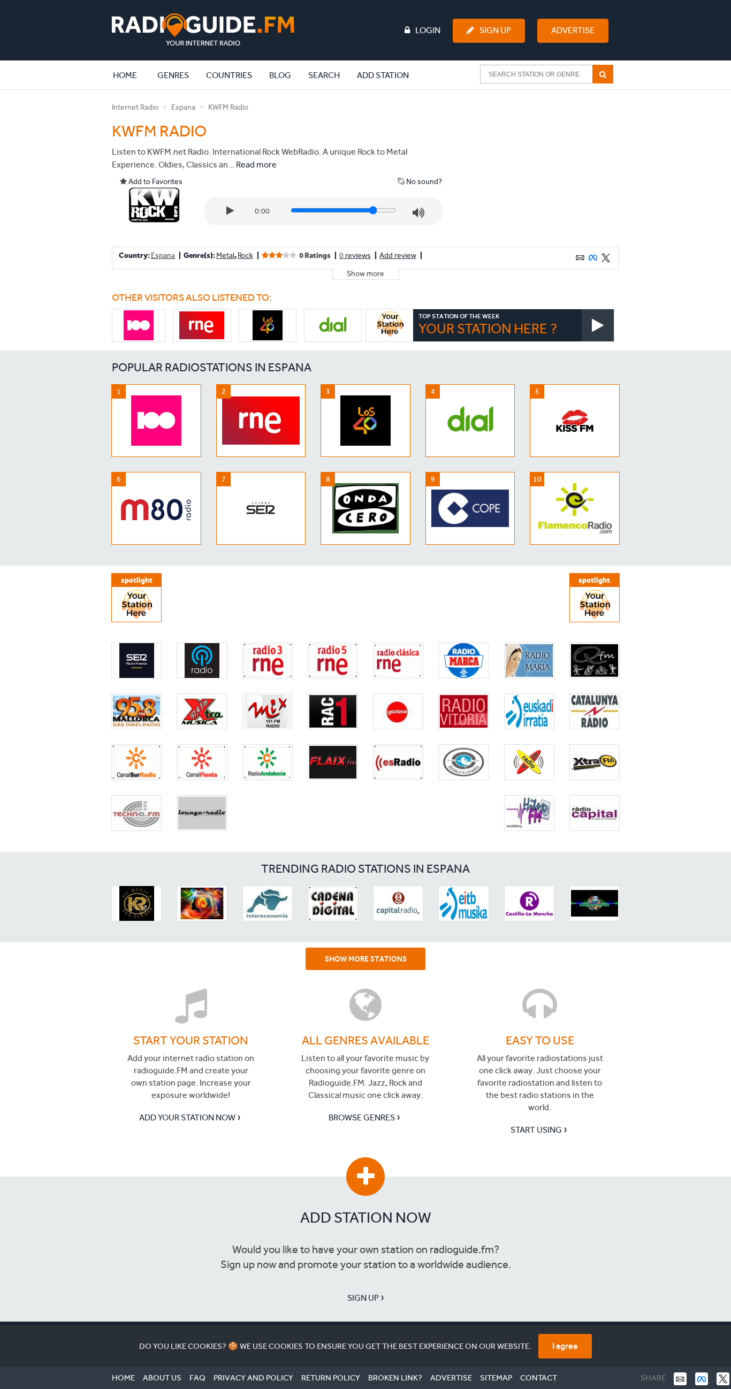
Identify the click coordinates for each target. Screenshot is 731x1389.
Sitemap (496, 1378)
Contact (538, 1378)
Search (324, 75)
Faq (197, 1378)
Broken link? (395, 1378)
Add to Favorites (154, 181)
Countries (229, 75)
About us (162, 1378)
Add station (383, 75)
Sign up (363, 1298)
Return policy (330, 1378)
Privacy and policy (253, 1378)
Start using (536, 1130)
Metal (225, 255)
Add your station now (187, 1117)
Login (427, 30)
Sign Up (495, 30)
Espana (183, 107)
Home (130, 75)
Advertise (573, 30)
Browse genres (362, 1117)
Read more (256, 164)
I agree (565, 1346)
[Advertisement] (538, 168)
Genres (173, 75)
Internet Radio (135, 107)
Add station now (365, 1217)
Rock (245, 255)
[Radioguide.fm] (203, 29)
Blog (280, 75)
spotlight (137, 580)
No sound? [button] (423, 181)
